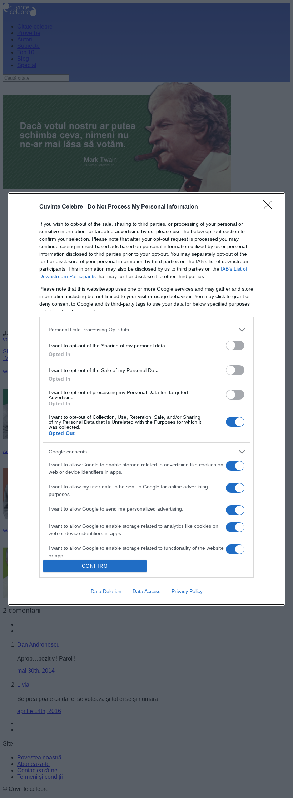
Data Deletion (106, 591)
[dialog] (146, 399)
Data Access (146, 591)
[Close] (270, 207)
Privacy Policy (187, 591)
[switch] (235, 345)
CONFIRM (95, 566)
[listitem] (146, 329)
